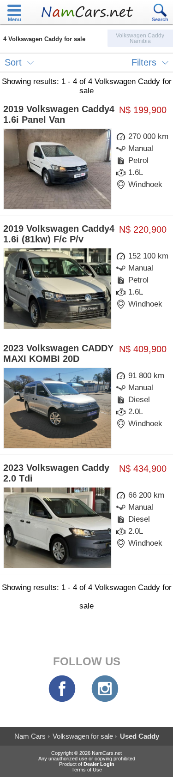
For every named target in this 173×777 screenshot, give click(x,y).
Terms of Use (87, 769)
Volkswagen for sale (83, 736)
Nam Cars (30, 736)
